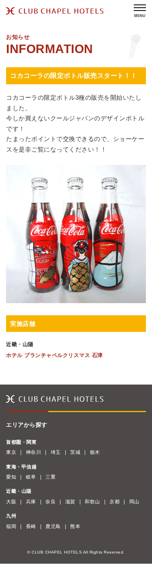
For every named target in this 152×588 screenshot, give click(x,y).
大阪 (11, 502)
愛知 (11, 477)
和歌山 (92, 502)
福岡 (11, 526)
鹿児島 (53, 526)
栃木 (95, 452)
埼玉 (56, 452)
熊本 (75, 526)
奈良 (50, 502)
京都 (114, 502)
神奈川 (33, 452)
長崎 (31, 526)
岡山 (134, 502)
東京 (11, 452)
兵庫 (31, 502)
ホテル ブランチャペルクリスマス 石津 (54, 355)
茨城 (75, 452)
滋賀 (70, 502)
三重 (50, 477)
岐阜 (31, 477)
